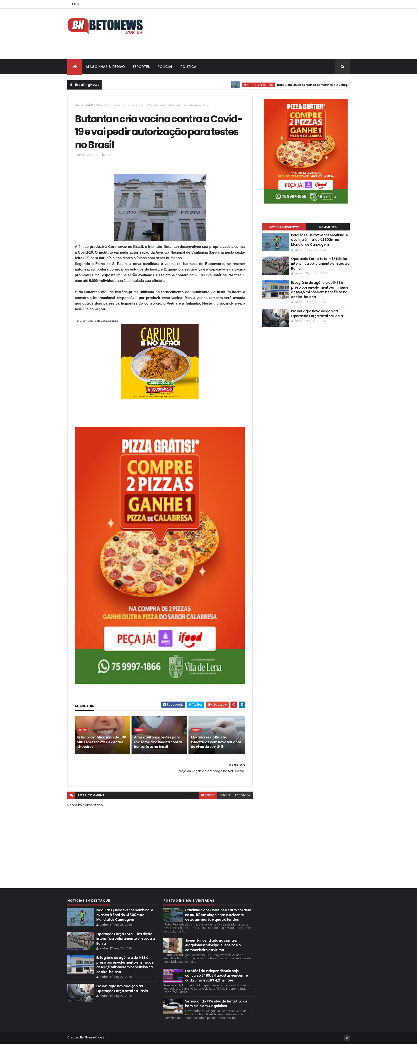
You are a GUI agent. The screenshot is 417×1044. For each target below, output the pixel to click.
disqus (225, 795)
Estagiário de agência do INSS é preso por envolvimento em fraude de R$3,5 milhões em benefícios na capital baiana (319, 289)
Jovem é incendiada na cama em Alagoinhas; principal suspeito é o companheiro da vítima (213, 945)
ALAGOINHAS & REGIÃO (105, 66)
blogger (208, 795)
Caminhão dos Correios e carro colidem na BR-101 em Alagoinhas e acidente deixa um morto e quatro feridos (218, 915)
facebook (242, 795)
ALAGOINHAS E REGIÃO (234, 85)
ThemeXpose (94, 1037)
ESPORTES (141, 66)
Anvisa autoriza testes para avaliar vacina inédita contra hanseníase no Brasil (158, 742)
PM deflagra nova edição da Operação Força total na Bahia (317, 313)
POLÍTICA (188, 66)
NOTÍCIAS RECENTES (284, 227)
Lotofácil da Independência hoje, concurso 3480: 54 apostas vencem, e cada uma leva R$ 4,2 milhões (216, 975)
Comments (328, 227)
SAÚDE (90, 105)
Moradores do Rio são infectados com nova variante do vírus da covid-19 (216, 742)
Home (76, 4)
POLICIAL (165, 66)
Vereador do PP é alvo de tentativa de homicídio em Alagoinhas (216, 1004)
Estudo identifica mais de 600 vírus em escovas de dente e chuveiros (101, 742)
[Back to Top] (347, 1038)
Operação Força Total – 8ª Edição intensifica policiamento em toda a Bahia (320, 263)
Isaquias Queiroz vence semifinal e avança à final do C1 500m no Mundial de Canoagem (328, 85)
